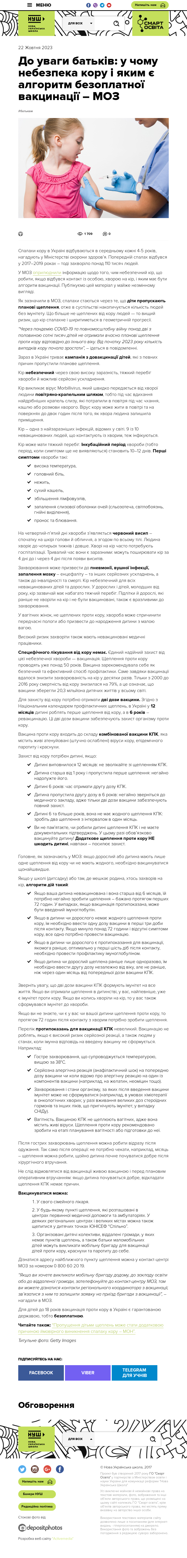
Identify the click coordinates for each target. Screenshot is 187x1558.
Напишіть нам (145, 5)
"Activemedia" (62, 1538)
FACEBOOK (41, 1373)
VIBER (87, 1373)
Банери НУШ (33, 1494)
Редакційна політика (37, 1506)
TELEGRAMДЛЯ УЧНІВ (134, 1372)
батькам (26, 111)
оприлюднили (47, 272)
